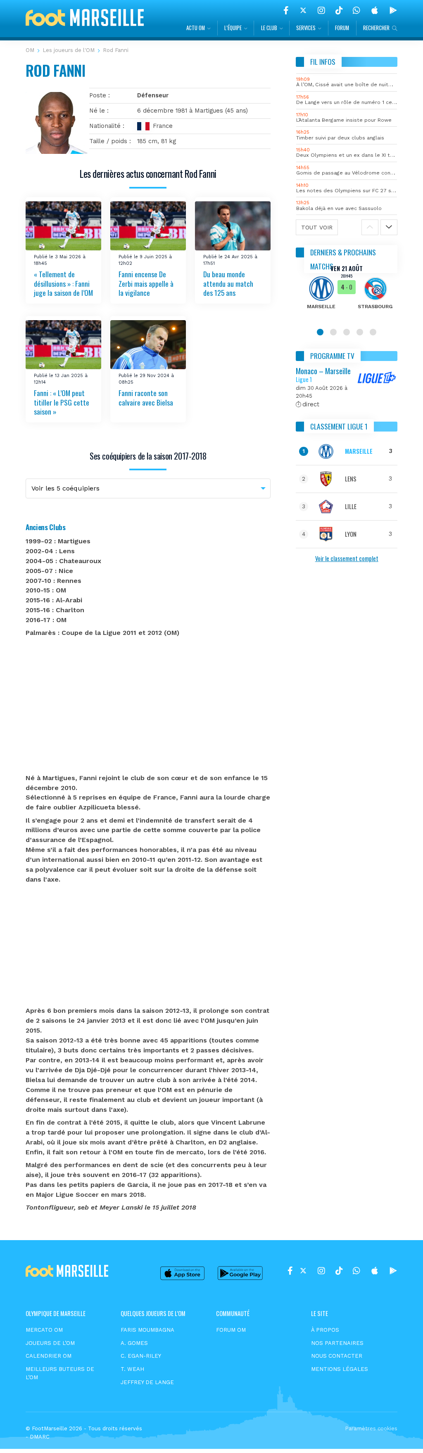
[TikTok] (338, 10)
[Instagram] (321, 10)
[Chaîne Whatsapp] (356, 10)
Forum (342, 28)
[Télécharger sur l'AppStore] (375, 10)
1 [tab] (320, 332)
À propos (325, 1330)
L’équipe (233, 28)
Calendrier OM (48, 1356)
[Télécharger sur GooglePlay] (393, 10)
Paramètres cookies (371, 1428)
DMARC (40, 1437)
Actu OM (195, 28)
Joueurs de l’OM (50, 1343)
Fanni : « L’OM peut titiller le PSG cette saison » (61, 402)
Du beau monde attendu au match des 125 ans (228, 283)
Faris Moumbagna (147, 1330)
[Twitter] (303, 10)
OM (30, 50)
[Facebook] (286, 10)
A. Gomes (134, 1343)
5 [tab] (373, 332)
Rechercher (376, 28)
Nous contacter (336, 1356)
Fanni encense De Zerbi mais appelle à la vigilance (146, 283)
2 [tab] (333, 332)
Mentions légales (339, 1369)
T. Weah (132, 1369)
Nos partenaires (337, 1343)
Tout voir (317, 227)
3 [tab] (346, 332)
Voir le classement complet (346, 558)
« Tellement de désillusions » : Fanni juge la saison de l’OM (63, 283)
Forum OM (231, 1330)
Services (306, 28)
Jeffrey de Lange (147, 1382)
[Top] (401, 1435)
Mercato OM (44, 1330)
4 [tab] (359, 332)
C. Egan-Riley (141, 1356)
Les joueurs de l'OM (69, 50)
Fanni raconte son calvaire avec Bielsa (146, 397)
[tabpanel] (346, 292)
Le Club (269, 28)
